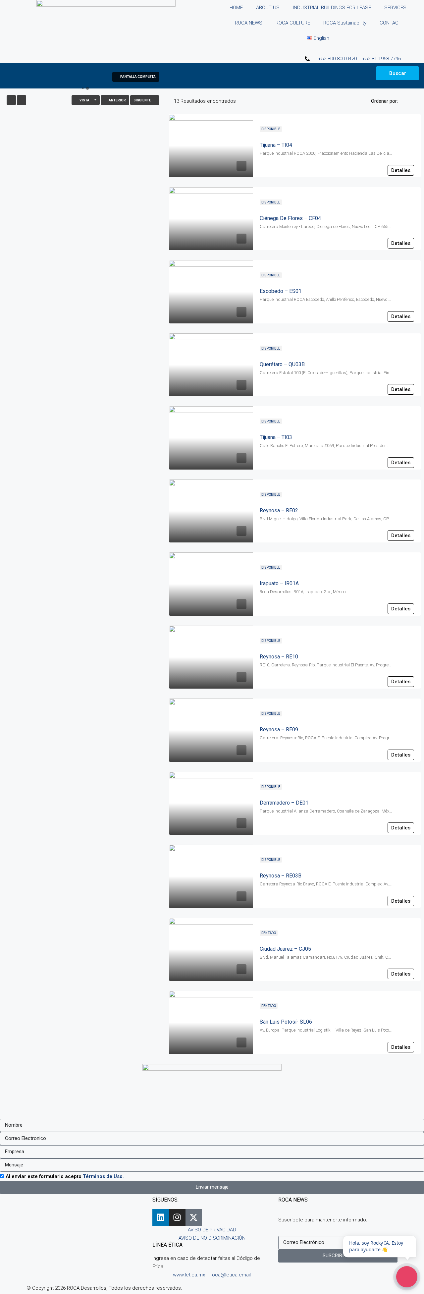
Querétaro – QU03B (282, 364)
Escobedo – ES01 (280, 291)
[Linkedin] (160, 1217)
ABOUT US (268, 8)
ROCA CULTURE (293, 23)
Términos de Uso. (103, 1176)
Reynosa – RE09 (279, 729)
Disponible (270, 129)
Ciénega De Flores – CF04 (290, 218)
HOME (236, 8)
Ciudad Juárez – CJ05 (285, 949)
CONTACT (390, 23)
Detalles (400, 170)
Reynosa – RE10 (279, 656)
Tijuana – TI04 (276, 145)
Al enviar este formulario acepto (65, 1176)
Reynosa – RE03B (280, 875)
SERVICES (395, 8)
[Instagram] (177, 1217)
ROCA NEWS (248, 23)
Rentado (268, 933)
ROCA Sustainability (344, 23)
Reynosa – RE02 (279, 510)
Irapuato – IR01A (279, 583)
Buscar (397, 73)
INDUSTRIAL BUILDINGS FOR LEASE (332, 8)
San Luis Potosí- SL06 (286, 1022)
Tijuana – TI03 (276, 437)
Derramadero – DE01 (284, 803)
